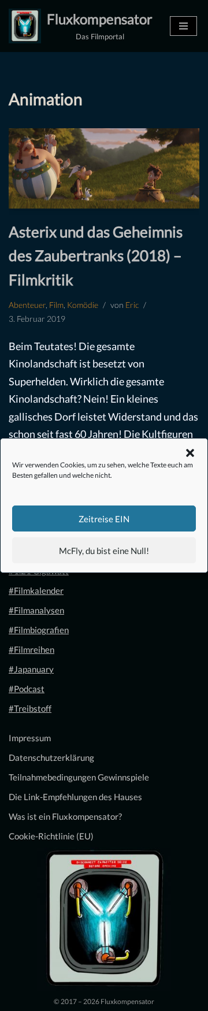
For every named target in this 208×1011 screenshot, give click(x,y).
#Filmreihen (31, 649)
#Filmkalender (36, 590)
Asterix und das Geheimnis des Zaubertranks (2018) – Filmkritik (96, 255)
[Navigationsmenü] (183, 26)
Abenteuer (27, 305)
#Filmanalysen (36, 610)
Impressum (30, 738)
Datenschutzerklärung (51, 757)
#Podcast (26, 688)
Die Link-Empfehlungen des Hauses (75, 796)
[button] (190, 453)
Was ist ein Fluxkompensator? (65, 816)
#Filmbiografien (39, 630)
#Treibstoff (30, 708)
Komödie (82, 305)
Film (56, 305)
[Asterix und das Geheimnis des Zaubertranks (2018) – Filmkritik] (104, 168)
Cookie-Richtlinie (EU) (51, 836)
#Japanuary (31, 669)
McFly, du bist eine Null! (104, 550)
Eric (132, 305)
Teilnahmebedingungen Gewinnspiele (79, 777)
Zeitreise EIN (104, 519)
